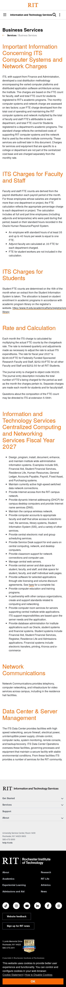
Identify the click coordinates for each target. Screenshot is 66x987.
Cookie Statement (13, 975)
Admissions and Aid (13, 891)
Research (46, 872)
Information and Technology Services (31, 15)
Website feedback (16, 916)
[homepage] (4, 35)
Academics (8, 878)
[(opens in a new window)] (5, 905)
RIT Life (45, 878)
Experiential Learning (14, 885)
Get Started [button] (8, 798)
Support (6, 811)
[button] (5, 15)
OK (33, 981)
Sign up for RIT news (18, 925)
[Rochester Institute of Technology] (33, 5)
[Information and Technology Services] (31, 788)
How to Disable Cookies (38, 975)
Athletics (46, 885)
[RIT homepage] (26, 861)
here (31, 584)
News (44, 891)
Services (11, 35)
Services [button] (7, 804)
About (5, 872)
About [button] (5, 817)
